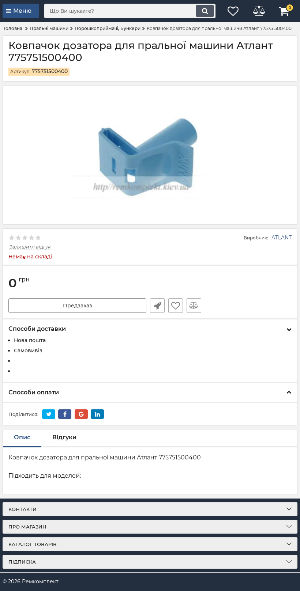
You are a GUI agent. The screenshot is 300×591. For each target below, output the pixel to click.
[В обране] (175, 305)
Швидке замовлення (157, 305)
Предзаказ (77, 305)
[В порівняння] (194, 305)
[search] (205, 11)
